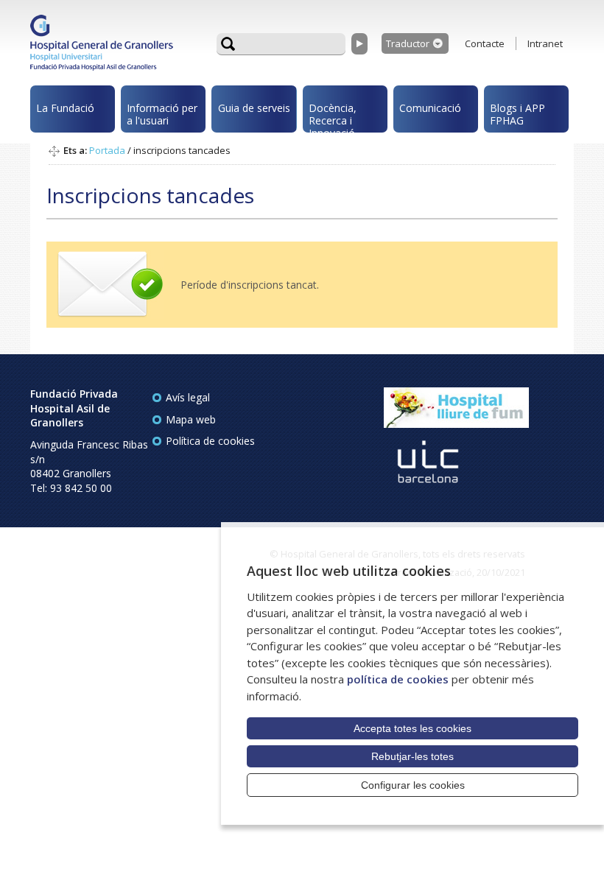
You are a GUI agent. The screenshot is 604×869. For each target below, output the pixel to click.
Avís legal (188, 397)
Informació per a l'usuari (162, 114)
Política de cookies (210, 441)
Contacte (485, 43)
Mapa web (191, 419)
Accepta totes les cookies (412, 728)
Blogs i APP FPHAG (517, 114)
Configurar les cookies (413, 785)
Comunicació (430, 108)
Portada (107, 150)
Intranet (545, 43)
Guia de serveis (254, 108)
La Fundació (65, 108)
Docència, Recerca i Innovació (333, 117)
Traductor (407, 43)
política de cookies (398, 679)
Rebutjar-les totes (412, 756)
